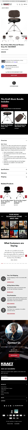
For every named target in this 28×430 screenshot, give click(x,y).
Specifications (5, 169)
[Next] (26, 196)
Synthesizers (3, 389)
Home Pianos (4, 386)
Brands (2, 394)
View (10, 196)
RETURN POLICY (10, 292)
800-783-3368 (14, 349)
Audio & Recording (5, 392)
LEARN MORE (23, 1)
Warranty (4, 173)
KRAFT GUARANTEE (10, 303)
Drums (2, 391)
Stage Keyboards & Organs (6, 388)
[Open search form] (17, 4)
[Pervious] (1, 196)
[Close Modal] (23, 212)
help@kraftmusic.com (14, 351)
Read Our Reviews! (11, 313)
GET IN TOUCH (14, 355)
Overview (4, 140)
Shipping (3, 176)
